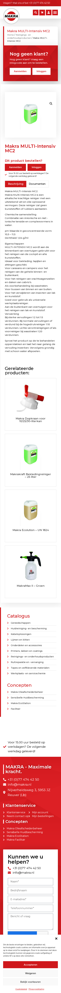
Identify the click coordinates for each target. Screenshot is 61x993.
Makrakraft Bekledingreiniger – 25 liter (30, 475)
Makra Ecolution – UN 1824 (31, 530)
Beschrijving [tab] (15, 183)
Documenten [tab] (37, 183)
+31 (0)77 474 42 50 (39, 3)
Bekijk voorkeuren (30, 981)
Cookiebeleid (21, 989)
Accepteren (30, 964)
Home (10, 35)
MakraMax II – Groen (31, 585)
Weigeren (30, 973)
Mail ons (17, 3)
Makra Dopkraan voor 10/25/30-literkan (31, 420)
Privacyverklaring (36, 989)
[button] (56, 938)
